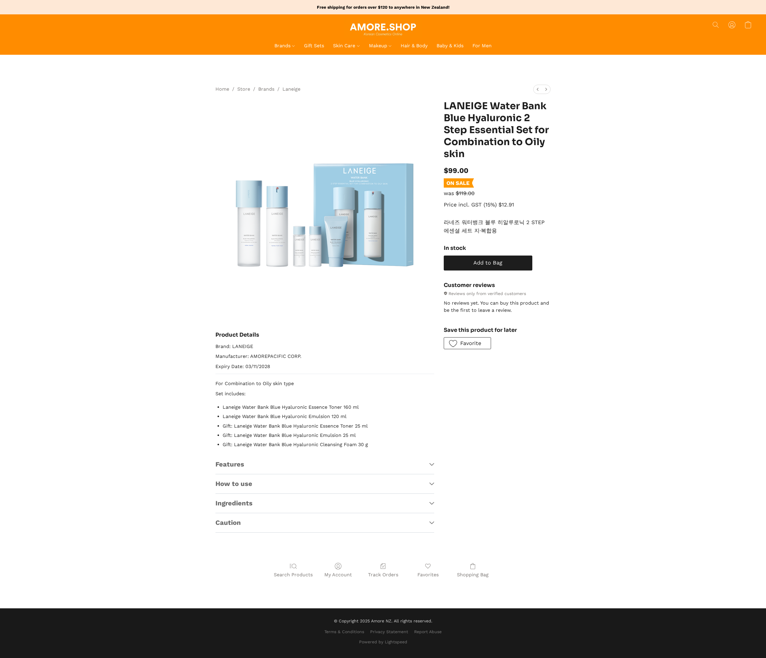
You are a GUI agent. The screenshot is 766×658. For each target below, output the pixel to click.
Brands (283, 45)
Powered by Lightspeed (383, 641)
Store (243, 89)
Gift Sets (314, 45)
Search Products (293, 575)
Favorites (428, 575)
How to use (233, 483)
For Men (482, 45)
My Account (338, 575)
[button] (383, 28)
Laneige (291, 89)
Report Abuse (428, 631)
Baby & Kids (450, 45)
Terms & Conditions (344, 631)
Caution (228, 522)
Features (229, 464)
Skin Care (345, 45)
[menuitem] (538, 89)
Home (222, 89)
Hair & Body (414, 45)
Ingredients (234, 503)
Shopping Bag (473, 575)
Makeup (379, 45)
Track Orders (383, 575)
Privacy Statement (389, 631)
